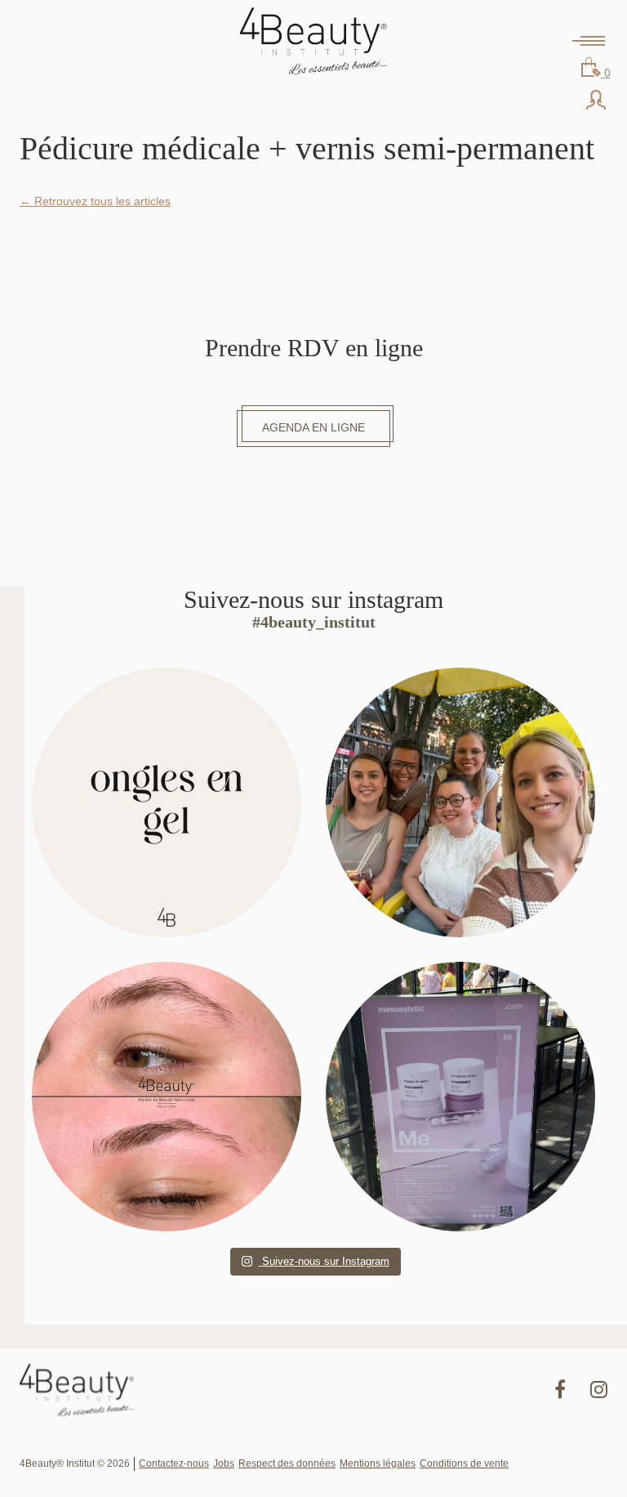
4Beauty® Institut (313, 41)
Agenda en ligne (313, 427)
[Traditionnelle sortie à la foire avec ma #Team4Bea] (460, 802)
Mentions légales (378, 1463)
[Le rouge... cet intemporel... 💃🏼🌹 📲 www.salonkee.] (166, 802)
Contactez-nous (174, 1463)
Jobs (223, 1463)
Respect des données (287, 1463)
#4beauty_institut (314, 622)
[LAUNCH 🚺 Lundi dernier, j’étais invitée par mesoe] (460, 1096)
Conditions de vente (464, 1463)
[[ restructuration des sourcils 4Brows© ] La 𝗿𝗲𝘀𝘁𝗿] (166, 1096)
